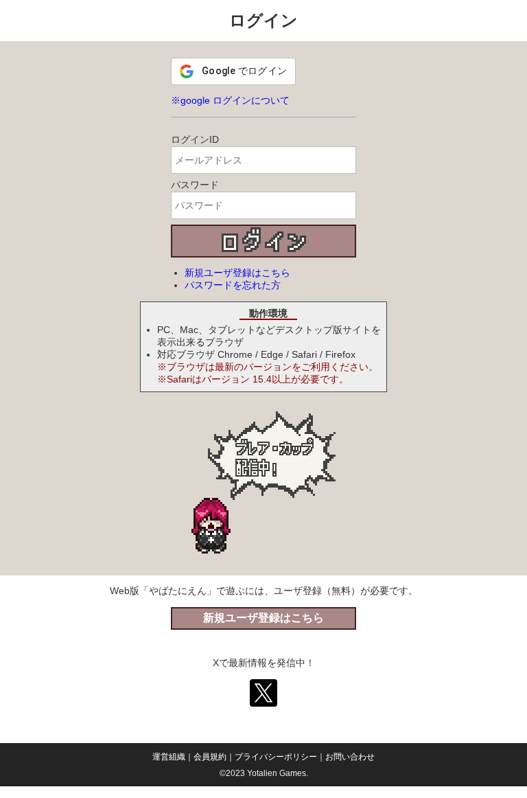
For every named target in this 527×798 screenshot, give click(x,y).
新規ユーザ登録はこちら (237, 272)
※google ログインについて (230, 100)
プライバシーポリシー (276, 757)
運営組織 (168, 757)
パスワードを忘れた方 (233, 285)
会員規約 (210, 757)
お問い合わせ (350, 757)
